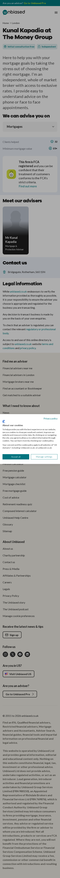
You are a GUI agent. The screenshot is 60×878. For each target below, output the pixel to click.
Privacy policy (51, 418)
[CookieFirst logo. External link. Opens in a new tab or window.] (3, 421)
